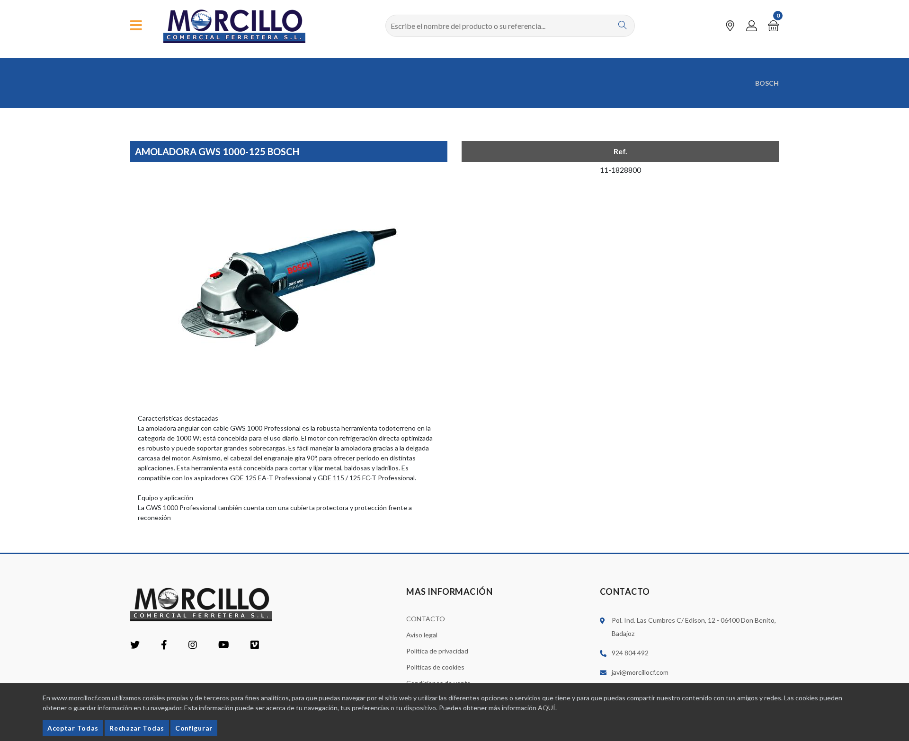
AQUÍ (546, 708)
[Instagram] (192, 646)
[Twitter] (135, 646)
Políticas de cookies (435, 667)
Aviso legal (421, 635)
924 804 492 (630, 653)
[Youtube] (223, 646)
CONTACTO (425, 619)
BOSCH (767, 83)
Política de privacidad (437, 651)
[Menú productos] (136, 26)
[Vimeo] (254, 646)
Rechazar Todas (136, 728)
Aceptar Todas (72, 728)
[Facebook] (164, 646)
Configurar (194, 728)
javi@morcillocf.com (640, 672)
